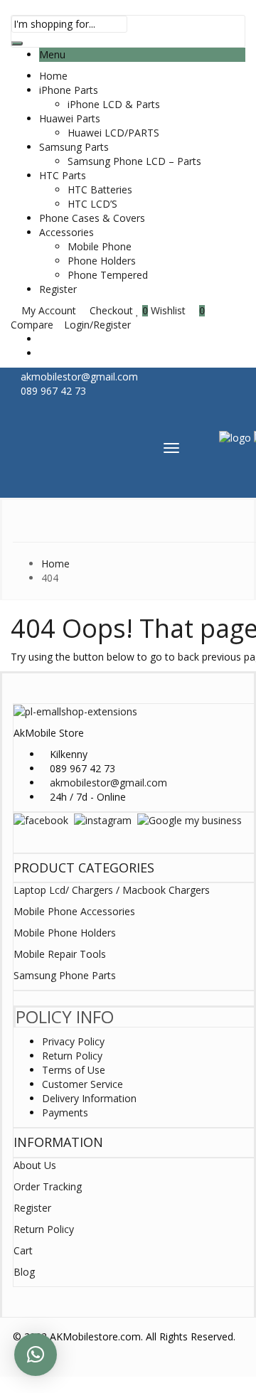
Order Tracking (48, 1186)
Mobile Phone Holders (65, 932)
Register (58, 289)
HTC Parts (62, 175)
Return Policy (72, 1055)
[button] (35, 1354)
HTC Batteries (100, 189)
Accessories (66, 232)
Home (53, 75)
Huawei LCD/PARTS (113, 132)
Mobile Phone (100, 246)
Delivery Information (89, 1098)
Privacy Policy (73, 1041)
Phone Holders (102, 260)
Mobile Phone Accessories (74, 911)
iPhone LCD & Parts (114, 104)
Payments (65, 1112)
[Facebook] (41, 819)
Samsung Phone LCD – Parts (134, 161)
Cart (23, 1250)
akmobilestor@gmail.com (108, 782)
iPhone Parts (68, 90)
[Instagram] (103, 819)
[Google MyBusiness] (189, 819)
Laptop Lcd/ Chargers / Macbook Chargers (112, 890)
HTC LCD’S (92, 203)
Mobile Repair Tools (60, 954)
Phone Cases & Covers (92, 218)
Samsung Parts (74, 147)
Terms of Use (73, 1070)
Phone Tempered (108, 275)
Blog (24, 1272)
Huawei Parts (69, 118)
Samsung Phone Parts (65, 975)
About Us (35, 1165)
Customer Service (82, 1084)
